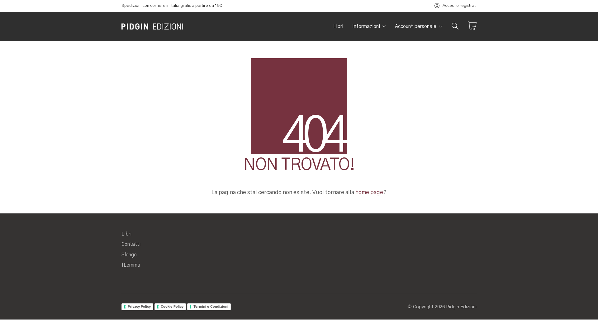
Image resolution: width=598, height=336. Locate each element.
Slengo (129, 254)
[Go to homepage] (152, 26)
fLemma (130, 265)
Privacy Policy (139, 306)
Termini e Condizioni (210, 306)
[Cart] (472, 26)
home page (369, 192)
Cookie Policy (172, 306)
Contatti (130, 244)
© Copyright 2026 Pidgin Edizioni (442, 307)
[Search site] (455, 27)
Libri (126, 233)
